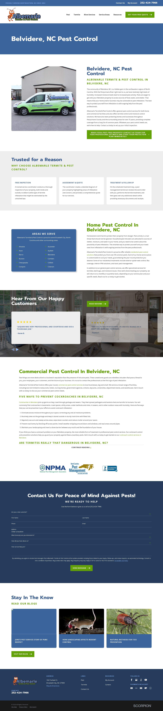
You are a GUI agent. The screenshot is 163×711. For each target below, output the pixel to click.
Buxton (21, 259)
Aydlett (50, 251)
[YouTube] (146, 680)
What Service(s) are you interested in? (22, 535)
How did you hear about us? (19, 541)
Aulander (51, 247)
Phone (13, 523)
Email (83, 523)
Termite (84, 685)
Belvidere (51, 255)
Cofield (50, 263)
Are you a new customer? (19, 512)
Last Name (85, 518)
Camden (51, 259)
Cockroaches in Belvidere (28, 402)
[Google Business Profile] (136, 680)
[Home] (23, 15)
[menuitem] (14, 707)
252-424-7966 (148, 3)
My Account (132, 3)
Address (13, 529)
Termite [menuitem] (77, 15)
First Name (14, 518)
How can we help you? (18, 547)
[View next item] (17, 349)
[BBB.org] (141, 680)
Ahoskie (22, 247)
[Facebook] (131, 680)
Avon (21, 251)
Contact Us (120, 3)
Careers (108, 685)
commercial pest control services (70, 385)
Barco (21, 255)
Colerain (51, 267)
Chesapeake (23, 263)
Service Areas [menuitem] (104, 15)
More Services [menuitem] (89, 15)
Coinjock (22, 267)
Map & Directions (52, 686)
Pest (82, 680)
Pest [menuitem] (68, 15)
